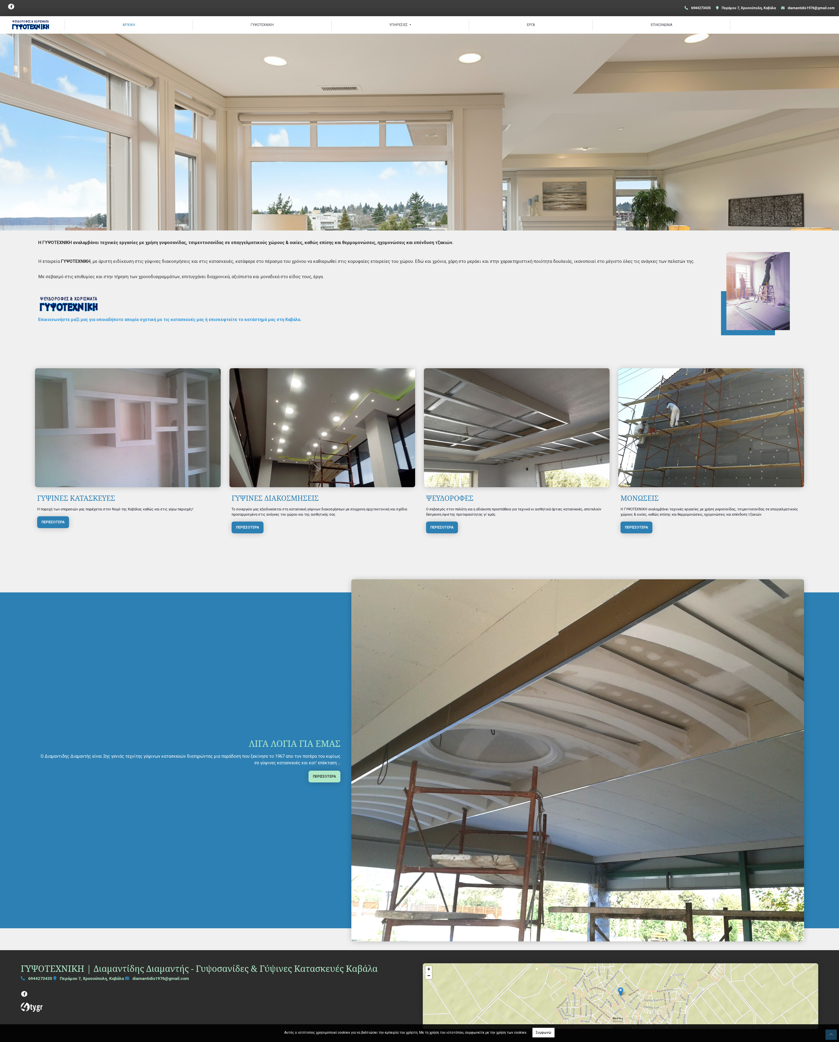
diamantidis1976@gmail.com (811, 8)
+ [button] (428, 969)
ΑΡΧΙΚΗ (129, 25)
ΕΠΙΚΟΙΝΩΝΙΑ (661, 25)
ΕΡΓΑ (531, 25)
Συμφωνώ (543, 1032)
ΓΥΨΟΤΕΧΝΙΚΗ (262, 25)
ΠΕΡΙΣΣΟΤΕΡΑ (53, 522)
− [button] (428, 975)
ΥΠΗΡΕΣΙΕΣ (399, 25)
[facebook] (11, 6)
